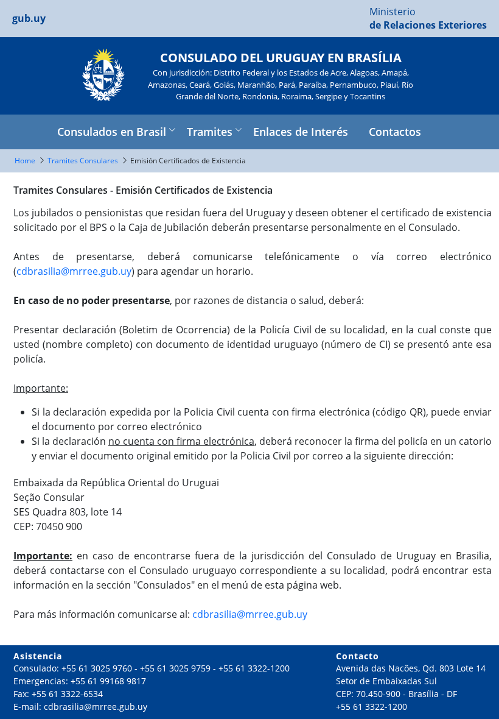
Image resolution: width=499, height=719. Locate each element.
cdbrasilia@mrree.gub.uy (73, 271)
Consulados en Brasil (111, 131)
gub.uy (29, 18)
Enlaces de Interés (300, 131)
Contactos (395, 131)
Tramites (209, 131)
